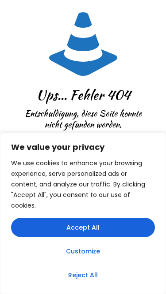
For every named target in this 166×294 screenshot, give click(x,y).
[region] (83, 213)
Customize (83, 251)
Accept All (83, 227)
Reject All (83, 275)
